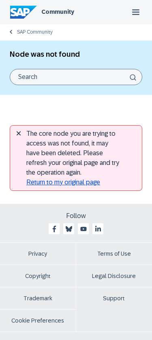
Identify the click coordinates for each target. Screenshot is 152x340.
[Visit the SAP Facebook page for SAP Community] (54, 229)
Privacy (37, 253)
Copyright (38, 276)
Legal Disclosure (114, 276)
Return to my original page (63, 182)
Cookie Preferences (37, 320)
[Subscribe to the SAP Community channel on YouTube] (83, 229)
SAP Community (35, 32)
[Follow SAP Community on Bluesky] (69, 229)
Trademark (38, 298)
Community (57, 12)
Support (114, 298)
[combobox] (76, 77)
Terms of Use (114, 253)
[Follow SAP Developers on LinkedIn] (98, 229)
